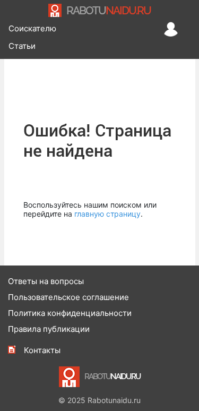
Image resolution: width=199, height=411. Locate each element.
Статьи (22, 46)
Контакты (42, 350)
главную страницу (107, 213)
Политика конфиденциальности (70, 313)
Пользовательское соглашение (68, 297)
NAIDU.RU (108, 10)
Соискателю (32, 28)
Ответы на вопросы (46, 281)
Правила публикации (49, 329)
